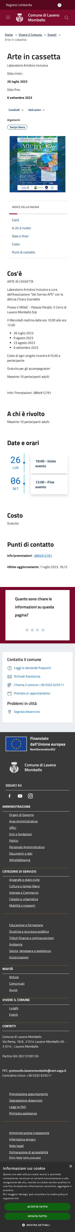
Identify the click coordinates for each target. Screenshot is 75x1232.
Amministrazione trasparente (29, 1132)
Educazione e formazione (26, 925)
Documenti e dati (20, 853)
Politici (13, 840)
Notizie (14, 977)
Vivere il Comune (31, 34)
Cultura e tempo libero (24, 886)
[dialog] (37, 1197)
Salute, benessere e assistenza (30, 950)
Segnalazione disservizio (25, 1100)
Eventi (52, 34)
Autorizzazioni (19, 957)
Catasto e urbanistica (23, 899)
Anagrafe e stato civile (24, 879)
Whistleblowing (19, 859)
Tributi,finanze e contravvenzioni (31, 937)
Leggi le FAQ (17, 1106)
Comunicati (17, 983)
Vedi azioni (34, 110)
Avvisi (13, 989)
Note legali (16, 1145)
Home (9, 34)
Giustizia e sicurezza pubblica (29, 931)
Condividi (14, 110)
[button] (37, 1225)
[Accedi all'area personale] (59, 5)
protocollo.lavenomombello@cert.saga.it (37, 1070)
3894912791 (43, 555)
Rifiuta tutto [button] (37, 1216)
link (17, 1198)
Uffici (12, 827)
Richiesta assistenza (23, 1113)
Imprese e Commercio (23, 892)
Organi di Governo (21, 814)
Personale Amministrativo (27, 847)
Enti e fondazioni (20, 834)
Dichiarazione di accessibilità (28, 1152)
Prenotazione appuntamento (28, 1094)
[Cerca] (66, 17)
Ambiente (15, 944)
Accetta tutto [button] (37, 1206)
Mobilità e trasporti (22, 905)
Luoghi (13, 1008)
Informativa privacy (22, 1139)
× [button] (70, 1166)
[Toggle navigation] (8, 17)
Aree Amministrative (23, 821)
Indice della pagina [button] (25, 207)
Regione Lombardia (19, 4)
